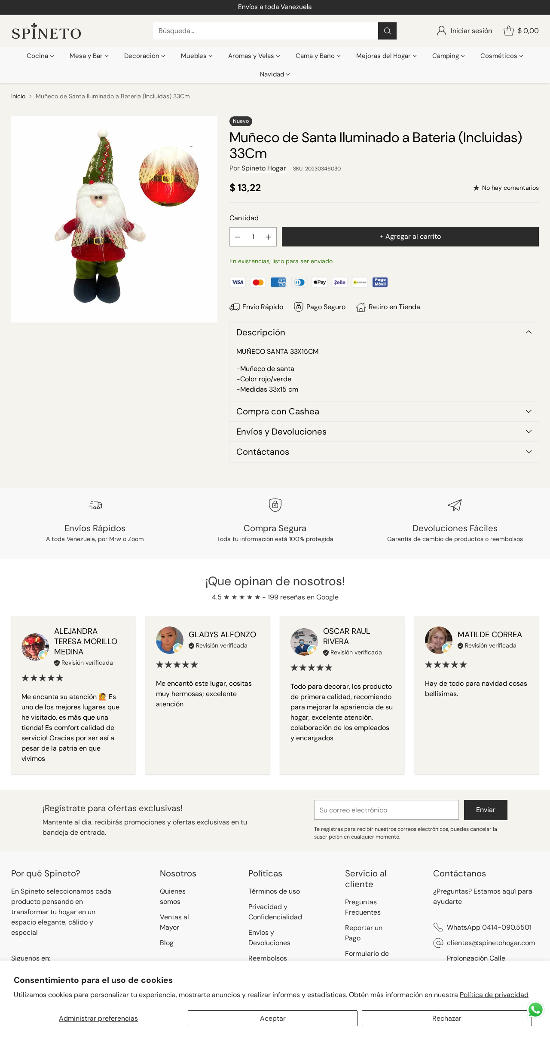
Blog (167, 942)
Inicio (18, 96)
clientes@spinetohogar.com (491, 942)
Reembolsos (267, 958)
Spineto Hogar (263, 168)
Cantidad (244, 217)
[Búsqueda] (387, 31)
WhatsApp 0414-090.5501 (489, 927)
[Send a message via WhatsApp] (536, 1010)
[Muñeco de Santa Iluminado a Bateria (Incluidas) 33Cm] (114, 219)
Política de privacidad (494, 994)
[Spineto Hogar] (46, 31)
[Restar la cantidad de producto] (237, 237)
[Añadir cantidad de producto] (268, 237)
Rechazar (446, 1018)
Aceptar (273, 1018)
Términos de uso (274, 891)
